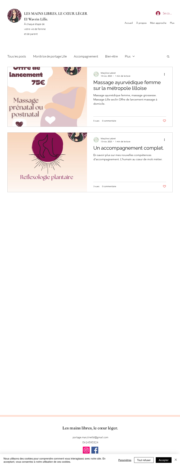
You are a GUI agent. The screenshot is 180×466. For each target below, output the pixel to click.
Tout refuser (144, 460)
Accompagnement (86, 56)
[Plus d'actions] (165, 74)
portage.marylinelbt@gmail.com (90, 437)
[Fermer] (176, 460)
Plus (128, 56)
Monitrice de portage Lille (50, 56)
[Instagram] (86, 450)
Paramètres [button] (124, 460)
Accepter (164, 460)
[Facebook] (94, 450)
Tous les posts (16, 56)
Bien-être (111, 56)
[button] (168, 57)
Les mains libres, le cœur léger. (90, 428)
